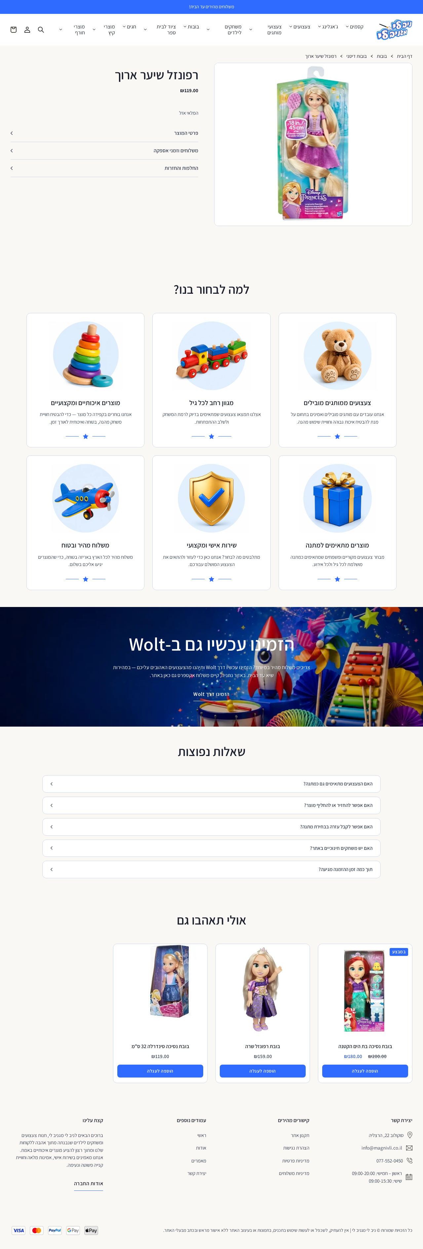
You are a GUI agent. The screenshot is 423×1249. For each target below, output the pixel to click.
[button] (404, 71)
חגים (131, 27)
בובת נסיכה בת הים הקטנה (365, 1046)
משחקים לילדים (233, 29)
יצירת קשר (196, 1173)
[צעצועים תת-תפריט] (290, 26)
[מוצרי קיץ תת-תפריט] (94, 29)
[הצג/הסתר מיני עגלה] (14, 30)
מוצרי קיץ (109, 29)
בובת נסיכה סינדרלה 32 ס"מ (160, 1046)
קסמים (357, 27)
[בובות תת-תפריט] (185, 26)
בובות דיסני (356, 56)
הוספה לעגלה (365, 1071)
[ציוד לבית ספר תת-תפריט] (145, 29)
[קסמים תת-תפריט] (347, 26)
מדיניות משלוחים (294, 1173)
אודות (201, 1148)
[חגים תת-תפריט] (124, 26)
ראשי (201, 1135)
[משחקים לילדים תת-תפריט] (208, 29)
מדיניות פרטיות (295, 1160)
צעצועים (301, 27)
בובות (193, 27)
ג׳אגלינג (330, 27)
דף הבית (404, 56)
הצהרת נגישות (296, 1148)
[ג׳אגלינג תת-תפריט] (319, 26)
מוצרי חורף (79, 29)
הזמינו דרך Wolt (211, 694)
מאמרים (198, 1160)
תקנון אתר (300, 1135)
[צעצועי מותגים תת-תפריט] (251, 29)
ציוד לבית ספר (166, 29)
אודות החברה (88, 1183)
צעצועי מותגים (274, 29)
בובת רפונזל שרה (262, 1046)
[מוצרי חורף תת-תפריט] (60, 29)
